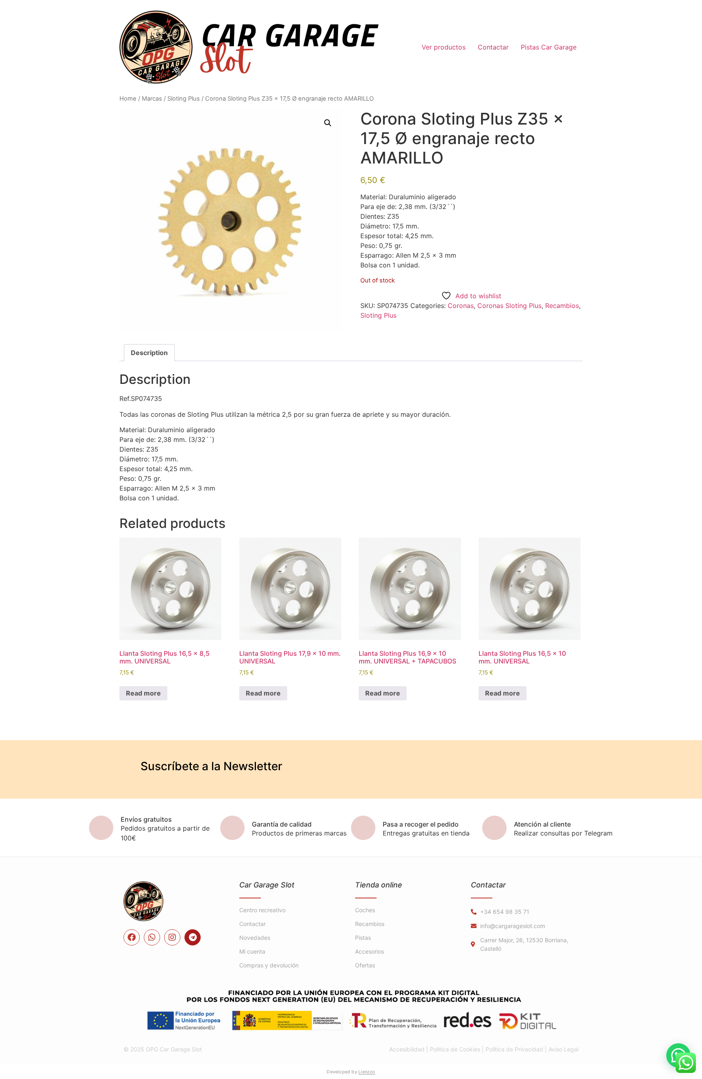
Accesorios (369, 951)
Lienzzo (366, 1072)
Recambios (562, 306)
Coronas (461, 306)
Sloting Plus (183, 98)
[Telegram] (192, 937)
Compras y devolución (269, 965)
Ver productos (444, 47)
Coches (365, 910)
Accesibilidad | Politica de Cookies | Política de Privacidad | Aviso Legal (483, 1049)
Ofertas (365, 965)
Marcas (152, 98)
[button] (328, 123)
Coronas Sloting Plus (509, 306)
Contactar (493, 47)
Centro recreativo (262, 910)
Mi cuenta (252, 951)
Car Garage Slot (267, 885)
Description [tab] (149, 353)
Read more (143, 693)
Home (127, 98)
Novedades (254, 937)
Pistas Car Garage (548, 47)
